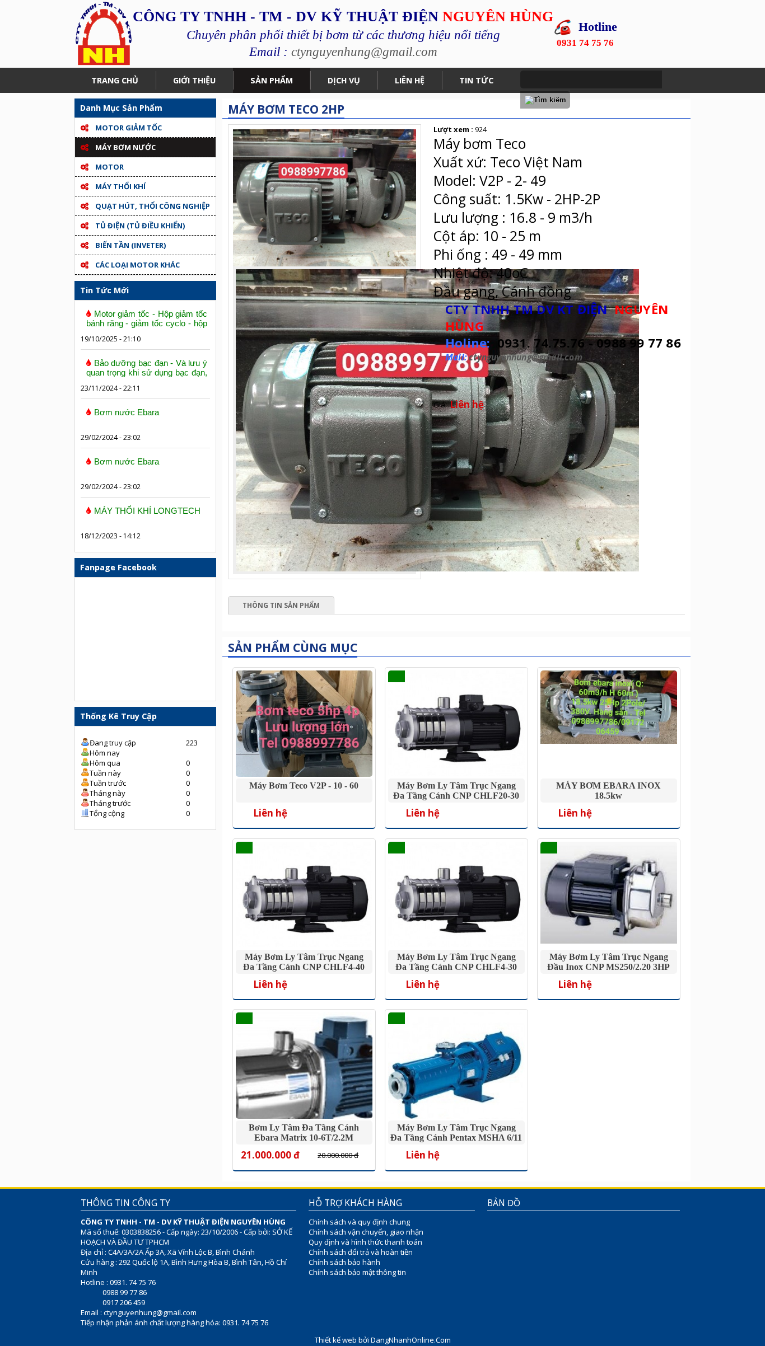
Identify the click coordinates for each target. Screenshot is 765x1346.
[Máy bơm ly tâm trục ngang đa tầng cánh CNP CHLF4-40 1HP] (304, 944)
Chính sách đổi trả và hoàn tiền (361, 1252)
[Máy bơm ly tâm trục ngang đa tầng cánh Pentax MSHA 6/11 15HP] (456, 1118)
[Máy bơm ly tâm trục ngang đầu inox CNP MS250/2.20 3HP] (608, 941)
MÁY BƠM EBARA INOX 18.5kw (608, 790)
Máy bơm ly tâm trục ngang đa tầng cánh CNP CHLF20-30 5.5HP (456, 795)
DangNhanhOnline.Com (411, 1340)
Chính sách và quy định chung (359, 1222)
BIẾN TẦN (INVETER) (130, 245)
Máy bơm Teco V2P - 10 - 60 (303, 785)
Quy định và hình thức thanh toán (365, 1242)
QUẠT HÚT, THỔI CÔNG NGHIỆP (152, 206)
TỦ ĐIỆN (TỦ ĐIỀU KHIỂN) (140, 226)
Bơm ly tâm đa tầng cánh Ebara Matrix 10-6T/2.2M (304, 1132)
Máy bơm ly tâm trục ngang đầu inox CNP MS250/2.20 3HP (608, 962)
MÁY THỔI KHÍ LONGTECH (147, 510)
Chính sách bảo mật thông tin (357, 1272)
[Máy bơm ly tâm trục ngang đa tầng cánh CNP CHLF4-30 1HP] (456, 944)
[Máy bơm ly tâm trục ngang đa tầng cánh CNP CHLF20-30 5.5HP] (456, 773)
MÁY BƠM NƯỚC (125, 147)
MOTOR (109, 167)
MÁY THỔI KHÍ (120, 186)
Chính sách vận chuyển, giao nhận (366, 1232)
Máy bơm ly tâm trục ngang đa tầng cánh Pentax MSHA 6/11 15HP (456, 1137)
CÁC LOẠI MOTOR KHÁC (137, 265)
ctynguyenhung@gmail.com (364, 51)
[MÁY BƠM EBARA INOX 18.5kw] (608, 741)
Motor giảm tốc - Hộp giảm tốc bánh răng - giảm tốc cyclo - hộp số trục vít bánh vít (146, 323)
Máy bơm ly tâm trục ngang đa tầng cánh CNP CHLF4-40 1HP (304, 967)
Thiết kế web (336, 1340)
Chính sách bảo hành (344, 1262)
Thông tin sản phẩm (281, 605)
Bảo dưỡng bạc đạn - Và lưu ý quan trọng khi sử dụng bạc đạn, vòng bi (146, 372)
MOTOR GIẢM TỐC (128, 128)
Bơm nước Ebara (126, 412)
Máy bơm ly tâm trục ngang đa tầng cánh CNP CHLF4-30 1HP (456, 967)
